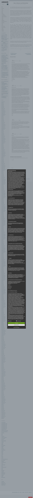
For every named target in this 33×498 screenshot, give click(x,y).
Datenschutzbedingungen (16, 327)
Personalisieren (16, 326)
